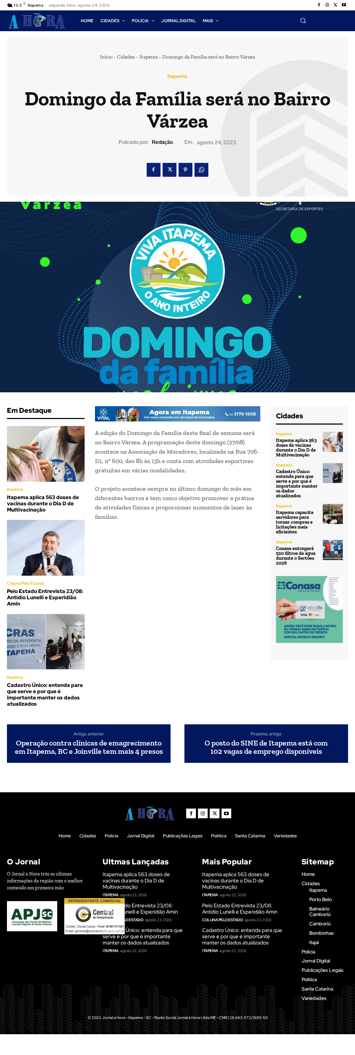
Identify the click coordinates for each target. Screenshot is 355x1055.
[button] (303, 20)
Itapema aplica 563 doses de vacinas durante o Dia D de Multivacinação (43, 503)
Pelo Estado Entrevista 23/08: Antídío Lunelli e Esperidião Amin (45, 597)
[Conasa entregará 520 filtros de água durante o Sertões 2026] (333, 550)
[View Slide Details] (177, 413)
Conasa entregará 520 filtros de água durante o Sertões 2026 (295, 556)
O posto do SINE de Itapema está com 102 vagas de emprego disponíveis (266, 747)
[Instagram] (327, 5)
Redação (162, 142)
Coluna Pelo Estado (25, 583)
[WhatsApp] (201, 170)
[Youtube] (344, 5)
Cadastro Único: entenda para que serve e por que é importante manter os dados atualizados (45, 694)
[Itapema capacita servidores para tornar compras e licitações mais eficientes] (333, 514)
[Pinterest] (185, 170)
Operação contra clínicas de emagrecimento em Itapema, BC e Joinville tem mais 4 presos (89, 747)
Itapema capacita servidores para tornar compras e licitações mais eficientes (294, 522)
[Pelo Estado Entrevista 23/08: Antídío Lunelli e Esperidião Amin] (46, 548)
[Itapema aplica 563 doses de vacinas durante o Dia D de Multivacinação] (46, 454)
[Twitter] (335, 5)
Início (106, 57)
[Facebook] (319, 5)
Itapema (148, 57)
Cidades (126, 57)
